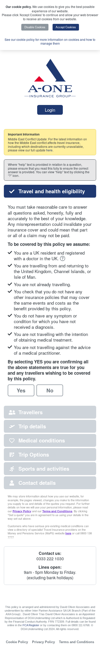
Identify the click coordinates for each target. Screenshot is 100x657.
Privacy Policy (22, 511)
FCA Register (31, 625)
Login (50, 110)
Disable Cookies (34, 27)
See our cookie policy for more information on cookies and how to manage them (50, 41)
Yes (21, 390)
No (49, 390)
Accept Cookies (66, 27)
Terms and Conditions (57, 511)
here (49, 150)
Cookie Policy (17, 642)
